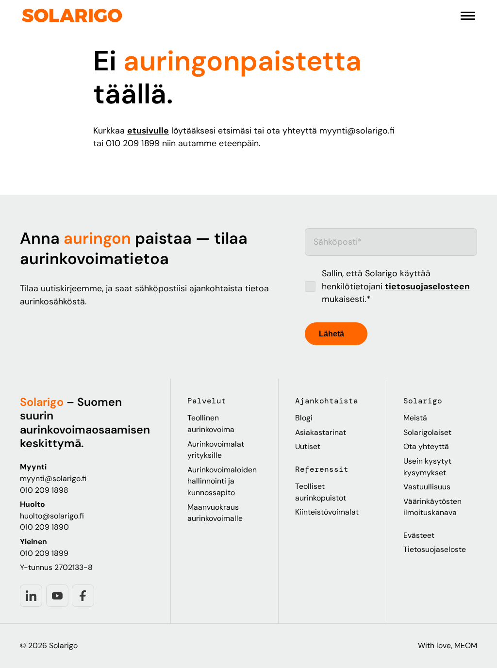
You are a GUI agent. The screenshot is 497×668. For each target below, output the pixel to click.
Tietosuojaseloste (434, 549)
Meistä (415, 418)
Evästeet (418, 535)
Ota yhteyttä (426, 446)
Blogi (304, 418)
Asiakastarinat (320, 432)
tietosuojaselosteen (427, 286)
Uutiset (307, 446)
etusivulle (148, 130)
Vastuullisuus (426, 487)
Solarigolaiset (427, 432)
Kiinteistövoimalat (327, 512)
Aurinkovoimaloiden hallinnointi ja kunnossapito (222, 481)
